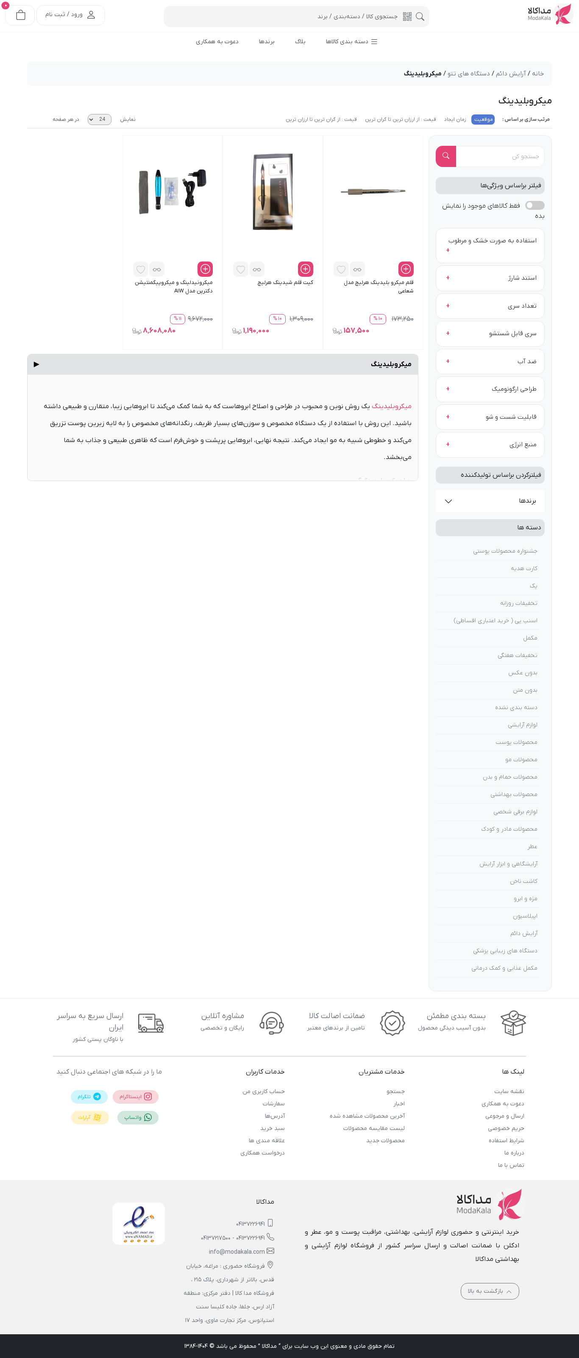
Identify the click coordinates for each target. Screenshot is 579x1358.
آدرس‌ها (275, 1116)
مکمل (530, 638)
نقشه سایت (509, 1092)
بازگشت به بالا (486, 1291)
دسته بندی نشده (516, 708)
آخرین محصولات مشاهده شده (367, 1116)
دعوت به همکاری (503, 1104)
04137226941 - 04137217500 (233, 1238)
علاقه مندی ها (267, 1141)
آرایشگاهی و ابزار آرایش (508, 864)
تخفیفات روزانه (518, 603)
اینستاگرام (131, 1097)
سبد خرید (272, 1128)
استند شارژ (522, 278)
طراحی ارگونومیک (514, 389)
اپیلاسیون (525, 916)
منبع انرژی (523, 444)
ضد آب (527, 361)
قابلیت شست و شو (511, 417)
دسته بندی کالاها (348, 42)
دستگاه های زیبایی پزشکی (505, 951)
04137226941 (250, 1224)
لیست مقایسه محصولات (373, 1128)
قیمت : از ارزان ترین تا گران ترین (400, 119)
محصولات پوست (516, 742)
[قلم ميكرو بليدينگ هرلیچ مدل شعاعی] (373, 191)
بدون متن (525, 690)
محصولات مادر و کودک (509, 829)
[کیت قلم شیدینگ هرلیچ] (272, 191)
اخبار (398, 1104)
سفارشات (274, 1104)
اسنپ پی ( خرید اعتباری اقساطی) (495, 621)
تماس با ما (511, 1165)
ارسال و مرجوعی (504, 1116)
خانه (538, 74)
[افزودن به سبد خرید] (406, 269)
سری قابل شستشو (513, 333)
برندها (527, 501)
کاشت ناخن (523, 881)
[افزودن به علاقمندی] (341, 269)
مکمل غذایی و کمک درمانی (504, 968)
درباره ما (514, 1153)
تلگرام (85, 1097)
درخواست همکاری (262, 1153)
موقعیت (483, 119)
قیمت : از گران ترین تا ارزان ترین (321, 119)
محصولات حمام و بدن (510, 777)
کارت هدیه (524, 569)
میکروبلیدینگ (223, 364)
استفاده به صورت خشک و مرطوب (492, 241)
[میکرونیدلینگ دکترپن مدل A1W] (172, 191)
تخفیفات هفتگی (517, 655)
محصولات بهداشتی (513, 794)
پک (533, 586)
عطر (532, 847)
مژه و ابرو (525, 899)
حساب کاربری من (263, 1092)
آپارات (85, 1117)
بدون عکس (522, 673)
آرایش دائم (523, 933)
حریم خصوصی (506, 1128)
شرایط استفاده (506, 1141)
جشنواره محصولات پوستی (505, 551)
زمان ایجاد (454, 119)
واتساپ (133, 1117)
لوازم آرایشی (522, 725)
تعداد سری (522, 306)
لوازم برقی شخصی (515, 812)
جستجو (395, 1092)
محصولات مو (521, 760)
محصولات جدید (385, 1141)
